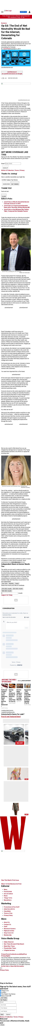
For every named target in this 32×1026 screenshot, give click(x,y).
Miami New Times (9, 946)
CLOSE (4, 196)
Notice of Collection (7, 170)
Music (6, 896)
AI (23, 954)
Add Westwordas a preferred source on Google (12, 72)
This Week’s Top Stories (8, 994)
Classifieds (7, 911)
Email (3, 163)
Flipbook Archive (9, 931)
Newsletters (7, 900)
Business (4, 23)
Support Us (23, 11)
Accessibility (19, 954)
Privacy (22, 170)
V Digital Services (9, 950)
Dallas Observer (9, 942)
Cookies (12, 954)
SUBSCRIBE (6, 184)
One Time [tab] (4, 583)
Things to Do (5, 990)
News (5, 889)
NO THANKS (15, 184)
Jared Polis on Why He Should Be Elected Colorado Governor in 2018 (16, 202)
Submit (8, 1014)
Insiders (3, 992)
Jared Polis (6, 49)
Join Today (4, 998)
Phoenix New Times (10, 948)
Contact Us (7, 924)
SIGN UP (5, 168)
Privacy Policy (8, 915)
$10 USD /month (6, 589)
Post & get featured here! (11, 717)
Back (2, 1014)
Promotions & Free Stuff (11, 907)
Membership (7, 935)
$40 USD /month (6, 591)
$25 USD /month (18, 589)
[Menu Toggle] (2, 12)
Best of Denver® (6, 996)
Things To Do (8, 898)
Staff (5, 926)
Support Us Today (6, 595)
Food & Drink (8, 891)
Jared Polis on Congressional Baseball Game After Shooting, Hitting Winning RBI (17, 206)
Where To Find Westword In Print (11, 884)
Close (2, 1025)
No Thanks (4, 1000)
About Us (7, 922)
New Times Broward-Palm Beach (14, 944)
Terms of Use (8, 913)
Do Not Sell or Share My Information (12, 966)
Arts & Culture (8, 893)
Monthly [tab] (11, 583)
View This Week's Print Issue (10, 880)
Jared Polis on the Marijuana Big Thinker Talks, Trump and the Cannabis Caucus (16, 210)
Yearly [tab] (17, 583)
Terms (17, 170)
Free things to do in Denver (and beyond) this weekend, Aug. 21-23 (16, 16)
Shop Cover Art (8, 933)
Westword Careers (10, 928)
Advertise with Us (9, 909)
